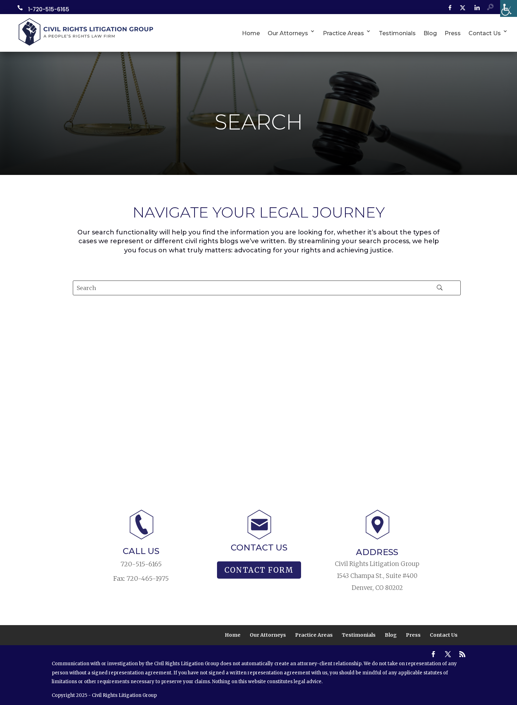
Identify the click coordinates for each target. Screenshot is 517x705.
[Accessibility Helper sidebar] (508, 8)
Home (251, 33)
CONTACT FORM (259, 570)
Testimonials (397, 33)
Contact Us (484, 33)
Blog (430, 33)
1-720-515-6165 (48, 9)
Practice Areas (343, 33)
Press (453, 33)
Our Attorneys (288, 33)
